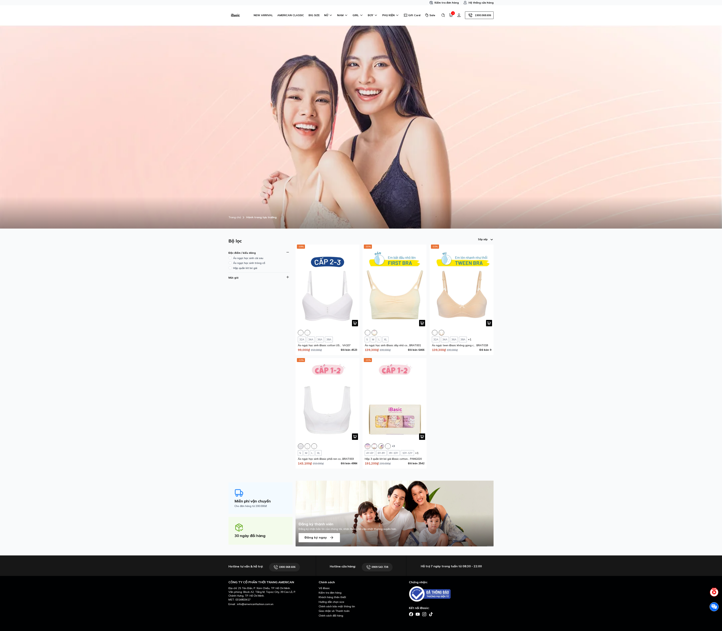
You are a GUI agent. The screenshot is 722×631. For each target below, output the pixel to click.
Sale (432, 15)
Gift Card (414, 15)
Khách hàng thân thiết (332, 597)
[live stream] (714, 594)
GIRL (356, 15)
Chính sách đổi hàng (331, 615)
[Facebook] (411, 614)
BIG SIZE (314, 15)
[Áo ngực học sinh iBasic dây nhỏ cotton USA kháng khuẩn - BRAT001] (395, 286)
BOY (370, 15)
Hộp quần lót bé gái (245, 268)
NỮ (326, 15)
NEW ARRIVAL (263, 15)
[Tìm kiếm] (443, 15)
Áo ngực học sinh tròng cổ (249, 263)
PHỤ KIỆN (388, 15)
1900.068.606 (483, 15)
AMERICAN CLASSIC (290, 15)
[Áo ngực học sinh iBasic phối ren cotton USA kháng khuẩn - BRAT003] (328, 399)
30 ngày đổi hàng (249, 535)
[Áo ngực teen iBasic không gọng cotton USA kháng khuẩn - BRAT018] (462, 286)
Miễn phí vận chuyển (252, 501)
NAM (340, 15)
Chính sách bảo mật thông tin (337, 606)
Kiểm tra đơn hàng (447, 2)
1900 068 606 (286, 567)
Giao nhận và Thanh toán (334, 611)
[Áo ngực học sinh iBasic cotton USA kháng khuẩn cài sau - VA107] (328, 286)
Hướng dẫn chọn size (331, 602)
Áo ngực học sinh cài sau (248, 258)
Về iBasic (324, 588)
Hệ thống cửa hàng (481, 2)
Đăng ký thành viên (316, 524)
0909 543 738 (379, 567)
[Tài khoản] (459, 15)
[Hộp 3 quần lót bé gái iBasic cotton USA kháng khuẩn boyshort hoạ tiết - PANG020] (395, 399)
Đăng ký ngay (316, 537)
